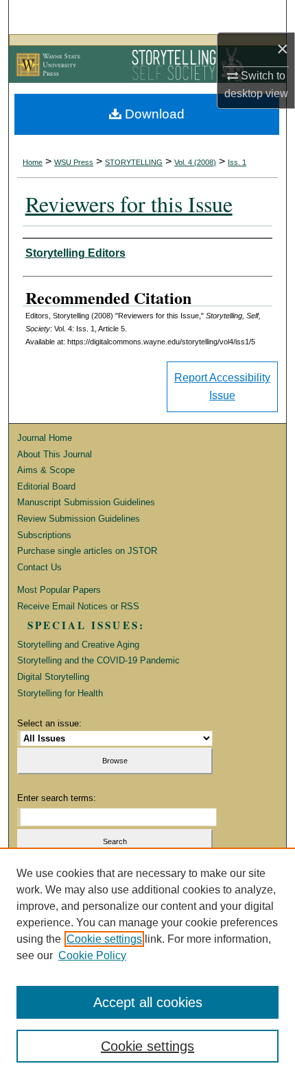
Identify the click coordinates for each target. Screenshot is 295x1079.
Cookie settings (104, 939)
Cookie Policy (92, 955)
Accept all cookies (147, 1002)
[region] (147, 963)
